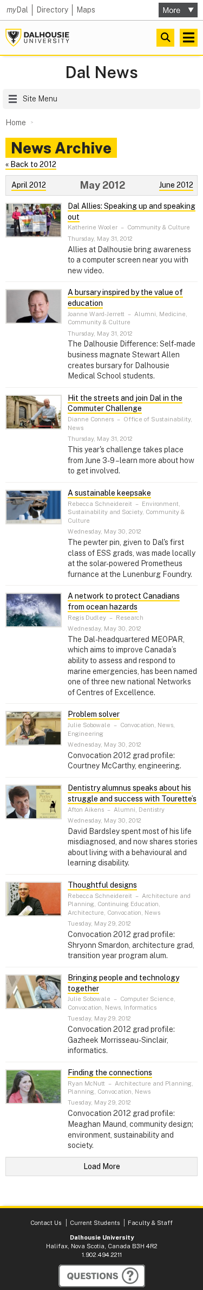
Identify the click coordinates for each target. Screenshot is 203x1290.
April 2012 (28, 185)
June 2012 (176, 185)
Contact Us (45, 1223)
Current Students (95, 1223)
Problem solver (94, 714)
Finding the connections (110, 1072)
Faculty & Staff (150, 1223)
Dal (17, 9)
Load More (101, 1166)
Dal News (101, 72)
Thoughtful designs (102, 885)
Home (15, 122)
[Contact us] (101, 1276)
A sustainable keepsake (109, 493)
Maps (85, 9)
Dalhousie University (37, 38)
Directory (52, 9)
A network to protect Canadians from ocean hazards (124, 601)
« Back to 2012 (30, 164)
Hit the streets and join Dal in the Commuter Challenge (125, 403)
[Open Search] (165, 38)
